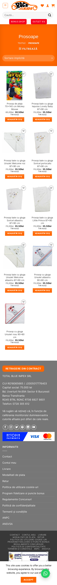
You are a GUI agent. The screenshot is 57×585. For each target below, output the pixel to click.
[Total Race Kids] (24, 5)
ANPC (6, 517)
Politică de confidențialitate (18, 505)
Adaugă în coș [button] (14, 119)
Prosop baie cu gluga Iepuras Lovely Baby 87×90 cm (42, 106)
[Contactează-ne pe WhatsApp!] (45, 573)
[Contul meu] (47, 5)
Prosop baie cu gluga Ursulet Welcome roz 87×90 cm (14, 163)
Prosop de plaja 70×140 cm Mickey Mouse (15, 106)
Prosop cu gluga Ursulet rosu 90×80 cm (15, 334)
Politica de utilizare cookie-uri (20, 487)
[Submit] (50, 15)
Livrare (6, 468)
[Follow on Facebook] (5, 427)
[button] (5, 5)
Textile (22, 43)
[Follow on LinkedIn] (28, 427)
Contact (7, 456)
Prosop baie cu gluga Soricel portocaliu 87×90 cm (42, 163)
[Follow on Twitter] (16, 427)
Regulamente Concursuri (17, 499)
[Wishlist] (42, 5)
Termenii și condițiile (14, 511)
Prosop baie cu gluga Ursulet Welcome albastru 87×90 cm (14, 277)
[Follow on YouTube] (33, 427)
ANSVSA (7, 523)
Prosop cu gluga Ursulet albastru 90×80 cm (42, 277)
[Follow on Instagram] (11, 427)
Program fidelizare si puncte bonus (23, 493)
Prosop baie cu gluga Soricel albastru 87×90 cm (14, 220)
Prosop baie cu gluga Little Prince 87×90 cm (42, 220)
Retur (5, 481)
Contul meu (9, 462)
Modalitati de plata (13, 474)
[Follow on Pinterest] (22, 427)
